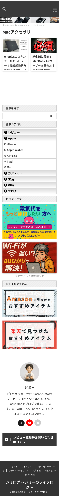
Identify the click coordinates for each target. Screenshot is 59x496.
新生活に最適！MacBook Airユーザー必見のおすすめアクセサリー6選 (43, 65)
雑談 (11, 185)
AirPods (12, 156)
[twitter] (21, 423)
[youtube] (29, 422)
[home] (37, 422)
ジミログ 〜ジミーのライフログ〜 (29, 484)
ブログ (12, 191)
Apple (12, 138)
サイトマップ (27, 466)
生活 (11, 179)
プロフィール (11, 466)
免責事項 (36, 470)
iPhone (11, 144)
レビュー (14, 132)
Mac (9, 167)
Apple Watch (15, 150)
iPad (10, 161)
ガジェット (15, 173)
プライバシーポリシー (19, 470)
